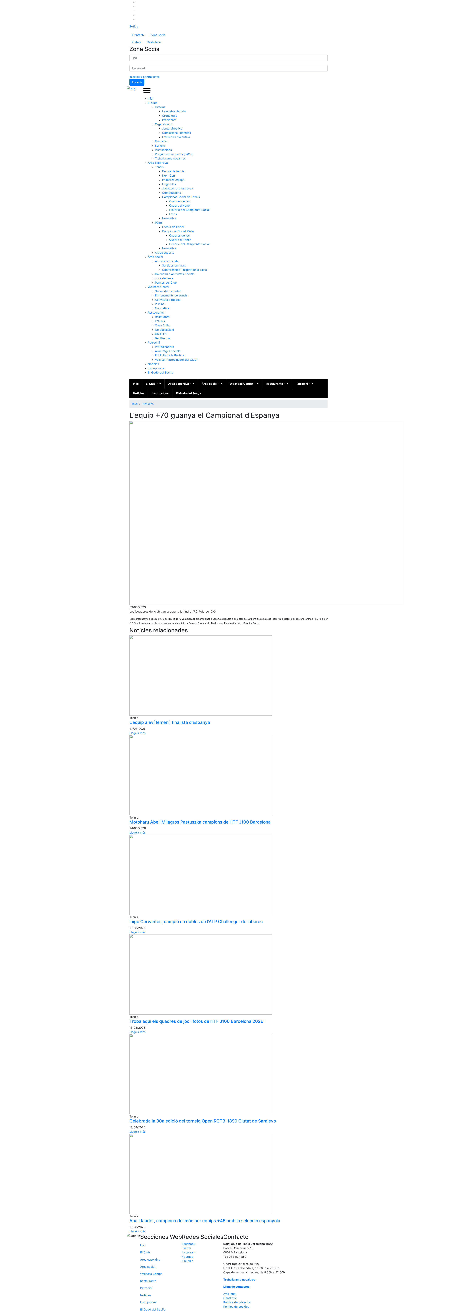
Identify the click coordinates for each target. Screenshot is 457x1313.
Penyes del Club (166, 282)
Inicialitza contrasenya (144, 76)
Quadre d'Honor (180, 205)
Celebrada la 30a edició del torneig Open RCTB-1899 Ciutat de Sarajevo (202, 1121)
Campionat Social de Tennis (181, 197)
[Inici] (132, 89)
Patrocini (154, 342)
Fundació (161, 141)
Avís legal (229, 1294)
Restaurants (156, 312)
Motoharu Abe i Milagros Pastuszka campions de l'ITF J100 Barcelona (200, 822)
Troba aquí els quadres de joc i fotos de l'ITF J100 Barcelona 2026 (196, 1021)
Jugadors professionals (178, 188)
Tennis (159, 167)
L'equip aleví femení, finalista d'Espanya (169, 722)
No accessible (164, 329)
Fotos (173, 214)
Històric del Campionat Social (189, 210)
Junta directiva (172, 128)
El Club (152, 103)
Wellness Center (158, 287)
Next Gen (168, 175)
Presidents (169, 120)
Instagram (188, 1252)
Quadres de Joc (180, 201)
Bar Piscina (162, 338)
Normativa (169, 218)
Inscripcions (156, 368)
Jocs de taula (164, 278)
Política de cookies (236, 1306)
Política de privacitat (237, 1302)
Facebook (188, 1244)
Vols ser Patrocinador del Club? (176, 359)
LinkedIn (187, 1261)
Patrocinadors (164, 347)
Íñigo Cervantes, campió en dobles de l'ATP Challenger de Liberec (196, 921)
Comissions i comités (176, 132)
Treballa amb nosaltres (170, 158)
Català (136, 42)
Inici (150, 98)
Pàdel (158, 222)
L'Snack (160, 321)
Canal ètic (230, 1298)
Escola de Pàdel (173, 227)
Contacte (138, 35)
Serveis (160, 145)
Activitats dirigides (167, 299)
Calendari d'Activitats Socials (174, 274)
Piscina (159, 304)
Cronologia (169, 115)
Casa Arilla (162, 325)
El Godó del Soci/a (160, 372)
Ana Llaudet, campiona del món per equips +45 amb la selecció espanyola (204, 1220)
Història (160, 107)
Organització (163, 124)
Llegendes (169, 184)
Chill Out (161, 334)
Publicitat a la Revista (169, 355)
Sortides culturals (174, 265)
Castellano (154, 42)
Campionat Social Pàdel (178, 231)
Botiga (133, 26)
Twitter (186, 1248)
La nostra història (174, 111)
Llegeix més (137, 733)
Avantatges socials (167, 351)
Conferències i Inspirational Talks (184, 269)
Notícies (153, 364)
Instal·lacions (163, 150)
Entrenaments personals (171, 295)
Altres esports (164, 252)
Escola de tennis (173, 171)
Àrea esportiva (158, 162)
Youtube (187, 1256)
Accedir (137, 82)
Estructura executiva (176, 137)
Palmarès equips (173, 180)
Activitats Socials (166, 261)
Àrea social (155, 257)
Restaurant (162, 317)
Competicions (171, 192)
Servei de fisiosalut (168, 291)
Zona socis (157, 35)
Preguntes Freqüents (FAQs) (174, 154)
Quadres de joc (179, 235)
